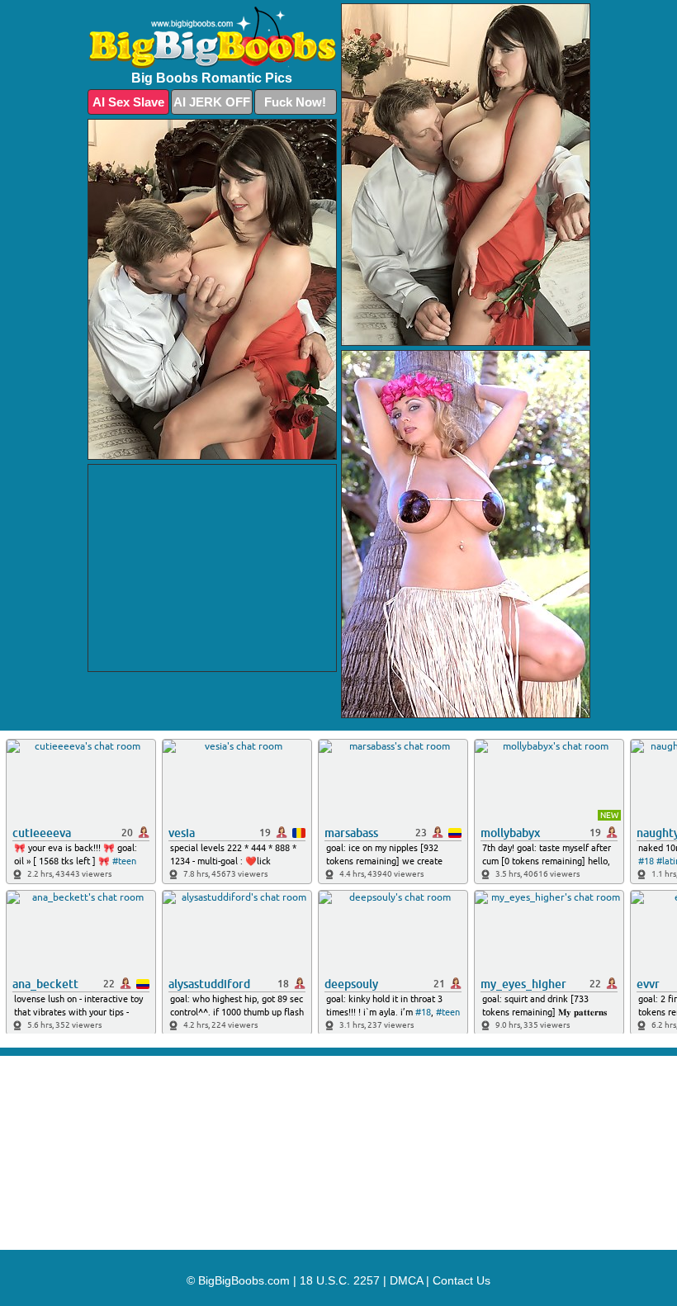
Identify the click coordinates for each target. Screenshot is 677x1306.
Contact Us (461, 1280)
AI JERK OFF (211, 102)
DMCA (406, 1280)
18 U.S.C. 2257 (340, 1280)
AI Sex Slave (128, 102)
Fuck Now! (295, 102)
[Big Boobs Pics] (212, 38)
